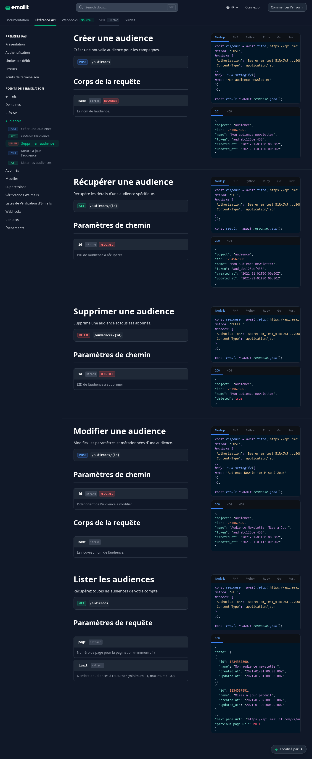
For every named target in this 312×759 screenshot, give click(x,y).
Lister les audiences (31, 162)
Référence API (45, 20)
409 (229, 111)
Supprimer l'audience (31, 143)
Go (279, 37)
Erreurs (11, 69)
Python (251, 37)
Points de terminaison (22, 77)
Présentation (15, 44)
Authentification (17, 52)
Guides (129, 20)
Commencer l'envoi (287, 7)
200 (217, 241)
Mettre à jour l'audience (26, 153)
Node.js (220, 37)
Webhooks (77, 20)
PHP (235, 37)
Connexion (253, 7)
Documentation (17, 20)
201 (217, 111)
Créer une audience (31, 129)
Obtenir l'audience (30, 136)
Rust (291, 37)
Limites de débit (17, 60)
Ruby (266, 37)
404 (229, 241)
